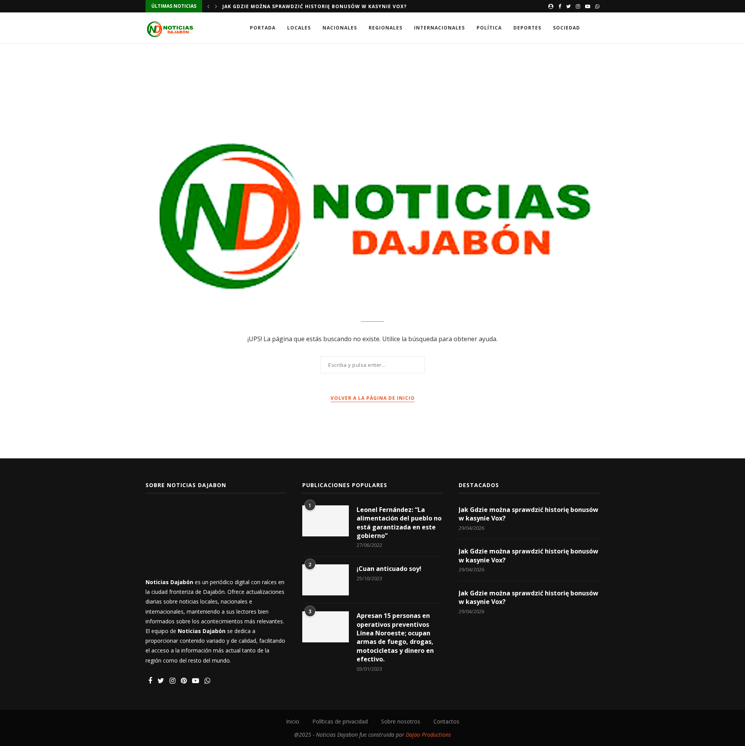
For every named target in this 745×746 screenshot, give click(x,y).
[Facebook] (559, 6)
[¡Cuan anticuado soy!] (325, 579)
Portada (262, 27)
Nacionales (339, 27)
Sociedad (566, 27)
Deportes (527, 27)
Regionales (385, 27)
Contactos (446, 721)
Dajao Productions (428, 734)
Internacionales (439, 27)
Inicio (292, 721)
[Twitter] (568, 6)
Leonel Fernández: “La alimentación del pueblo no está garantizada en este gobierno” (399, 522)
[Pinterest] (183, 681)
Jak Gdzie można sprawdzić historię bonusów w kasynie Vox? (314, 6)
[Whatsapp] (597, 6)
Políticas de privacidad (340, 721)
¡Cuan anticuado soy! (389, 568)
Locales (299, 27)
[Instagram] (578, 6)
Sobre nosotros (400, 721)
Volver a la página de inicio (373, 398)
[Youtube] (587, 6)
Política (489, 27)
